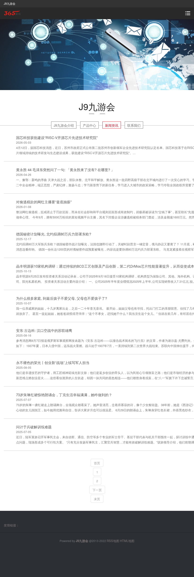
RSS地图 (113, 540)
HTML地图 (127, 540)
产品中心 (89, 125)
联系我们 (134, 125)
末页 (97, 499)
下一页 (97, 490)
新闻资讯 (111, 125)
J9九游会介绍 (64, 125)
